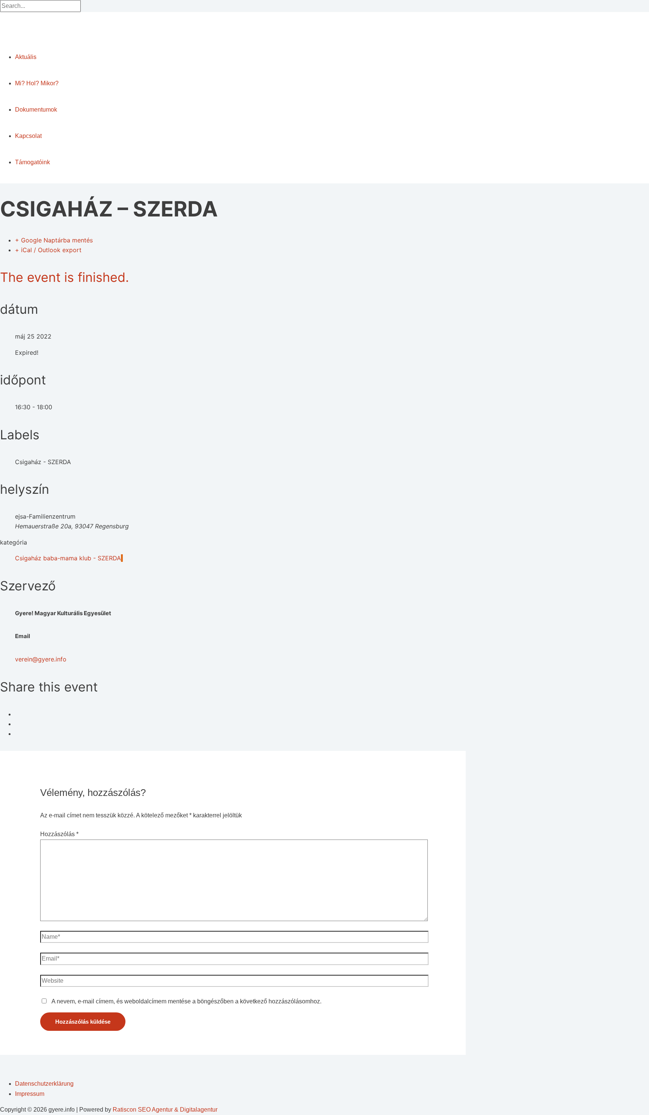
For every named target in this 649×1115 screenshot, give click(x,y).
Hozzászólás (59, 834)
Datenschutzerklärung (44, 1083)
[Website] (234, 982)
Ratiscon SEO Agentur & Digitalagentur (165, 1109)
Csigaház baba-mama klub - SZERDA (68, 558)
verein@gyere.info (40, 659)
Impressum (29, 1094)
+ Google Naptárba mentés (54, 240)
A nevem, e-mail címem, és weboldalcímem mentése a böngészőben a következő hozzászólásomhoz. (186, 1001)
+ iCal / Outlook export (48, 250)
